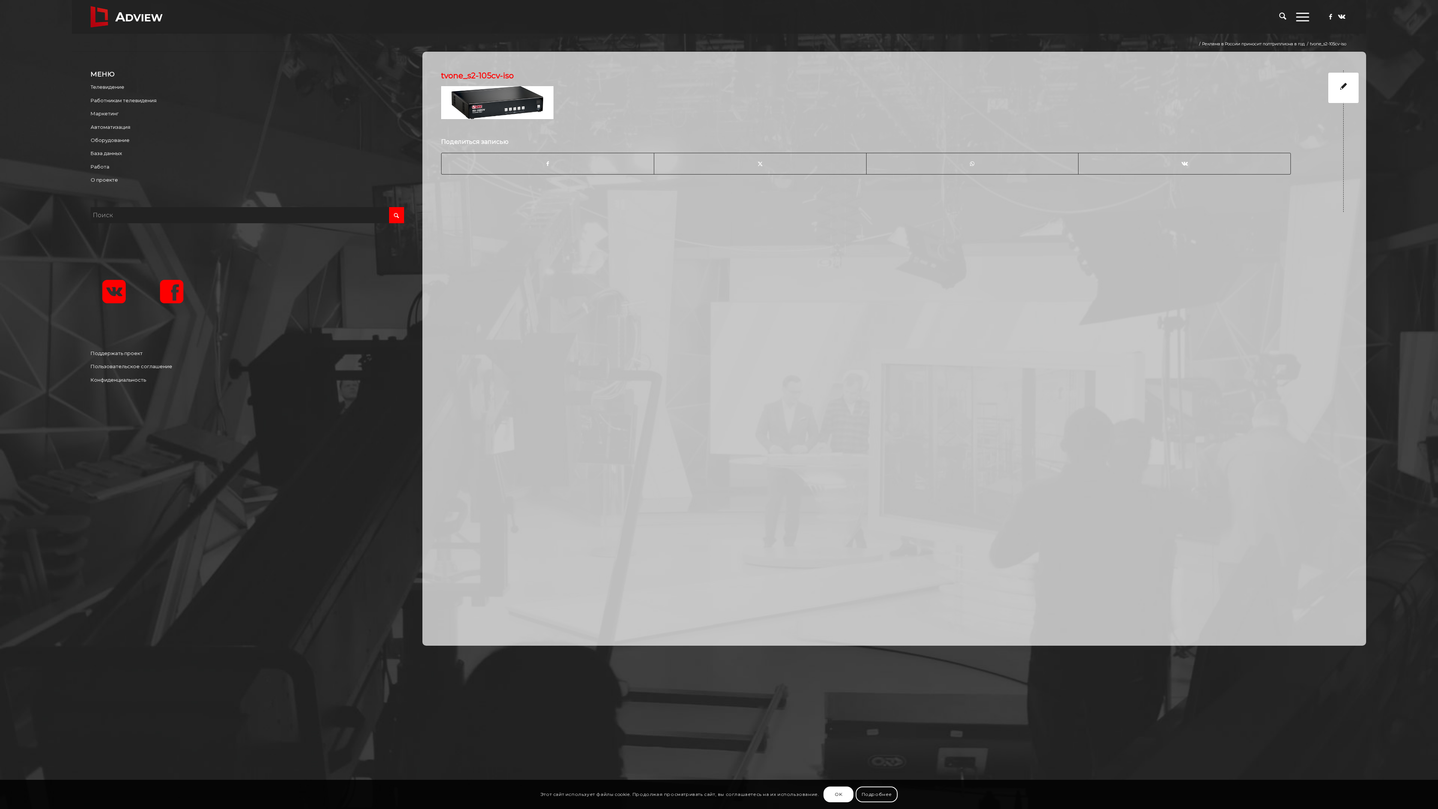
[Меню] (1300, 16)
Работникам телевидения (124, 100)
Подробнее (877, 794)
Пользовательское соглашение (131, 366)
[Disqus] (900, 315)
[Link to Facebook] (1330, 16)
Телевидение (107, 87)
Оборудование (110, 140)
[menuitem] (1282, 16)
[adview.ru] (127, 16)
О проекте (104, 180)
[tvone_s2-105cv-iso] (1343, 88)
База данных (106, 153)
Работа (100, 167)
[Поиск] (1282, 16)
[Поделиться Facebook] (548, 163)
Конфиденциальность (118, 380)
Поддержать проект (117, 353)
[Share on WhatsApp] (972, 163)
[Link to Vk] (1341, 16)
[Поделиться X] (760, 163)
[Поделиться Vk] (1184, 163)
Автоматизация (110, 127)
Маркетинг (105, 113)
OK (838, 794)
